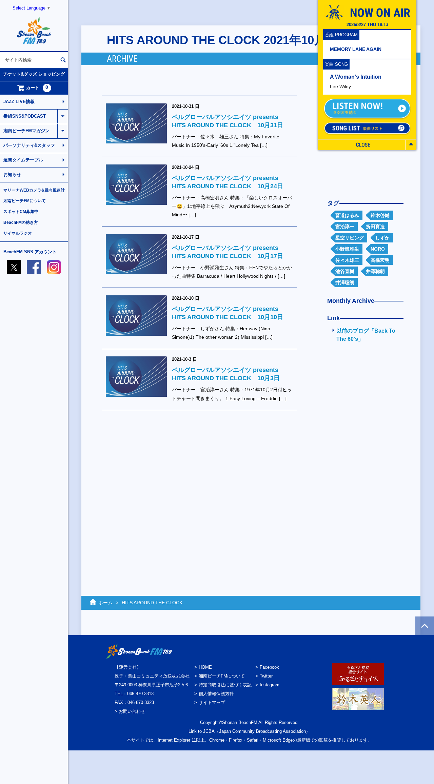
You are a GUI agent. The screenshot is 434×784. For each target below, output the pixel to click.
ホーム (105, 602)
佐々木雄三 (347, 260)
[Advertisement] (362, 456)
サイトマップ (212, 702)
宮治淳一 (344, 226)
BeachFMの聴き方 (20, 222)
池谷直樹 (344, 271)
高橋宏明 (380, 260)
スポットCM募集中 (20, 211)
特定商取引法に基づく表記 (225, 684)
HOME (205, 667)
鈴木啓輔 (380, 215)
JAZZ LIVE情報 (19, 101)
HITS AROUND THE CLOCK (152, 602)
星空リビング (349, 237)
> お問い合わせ (130, 711)
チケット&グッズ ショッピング (34, 74)
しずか (382, 237)
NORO (378, 249)
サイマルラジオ (17, 233)
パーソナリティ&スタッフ (29, 145)
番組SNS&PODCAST (24, 116)
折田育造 (375, 226)
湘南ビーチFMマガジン (26, 130)
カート (37, 87)
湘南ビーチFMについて (24, 200)
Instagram (269, 684)
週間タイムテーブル (23, 159)
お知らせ (12, 174)
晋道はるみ (347, 215)
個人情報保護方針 (216, 693)
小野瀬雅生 (347, 249)
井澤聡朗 (375, 271)
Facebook (269, 667)
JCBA (209, 731)
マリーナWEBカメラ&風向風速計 (34, 190)
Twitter (266, 676)
